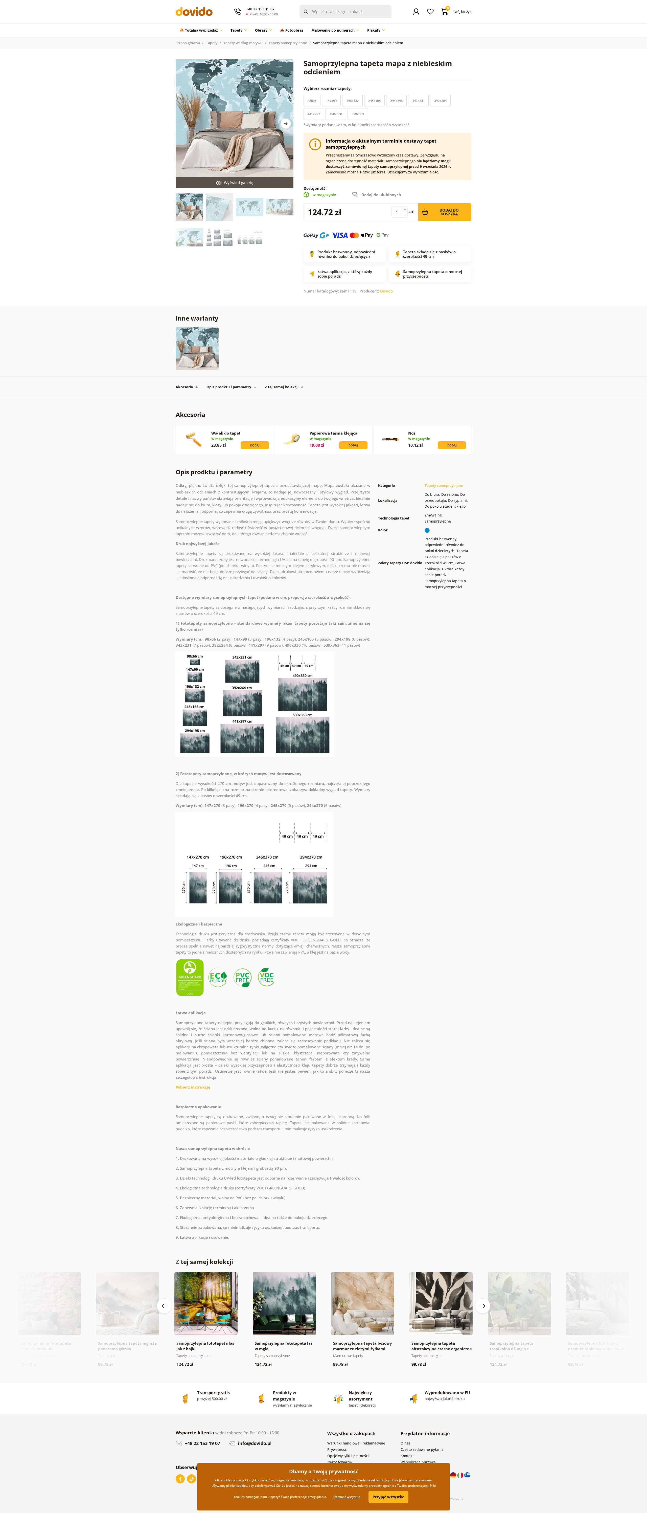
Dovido (386, 290)
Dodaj (255, 445)
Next (286, 124)
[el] (467, 1475)
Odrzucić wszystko (346, 1497)
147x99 (331, 100)
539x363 (358, 114)
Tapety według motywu (243, 42)
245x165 (374, 100)
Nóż (411, 433)
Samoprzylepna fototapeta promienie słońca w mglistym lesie (596, 1349)
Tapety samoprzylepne (288, 42)
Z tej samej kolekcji (281, 387)
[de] (453, 1475)
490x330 (336, 114)
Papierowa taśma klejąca (333, 433)
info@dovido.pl (254, 1443)
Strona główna (188, 42)
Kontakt (407, 1455)
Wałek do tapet (226, 433)
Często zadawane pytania (422, 1449)
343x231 (418, 100)
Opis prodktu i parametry (228, 387)
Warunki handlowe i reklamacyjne (356, 1443)
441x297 (314, 114)
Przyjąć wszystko (388, 1496)
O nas (405, 1443)
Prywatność (337, 1449)
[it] (460, 1475)
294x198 (396, 100)
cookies (241, 1485)
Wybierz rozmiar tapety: (328, 88)
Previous (164, 1306)
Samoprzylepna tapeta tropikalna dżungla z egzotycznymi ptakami (511, 1349)
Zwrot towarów (339, 1462)
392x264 (440, 100)
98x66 (312, 100)
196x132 (352, 100)
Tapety (211, 42)
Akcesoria (184, 387)
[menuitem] (201, 30)
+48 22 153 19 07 (201, 1443)
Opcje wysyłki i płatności (348, 1455)
